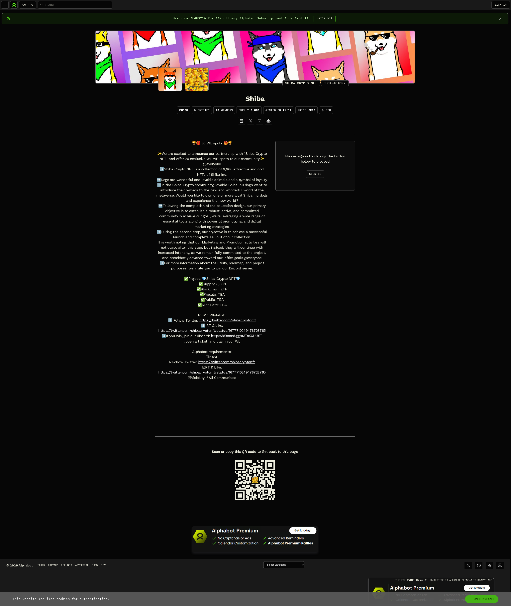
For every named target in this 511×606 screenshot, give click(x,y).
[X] (250, 120)
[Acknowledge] (499, 18)
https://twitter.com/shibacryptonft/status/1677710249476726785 (212, 330)
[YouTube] (500, 565)
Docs (95, 565)
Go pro (27, 4)
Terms (41, 565)
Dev (103, 565)
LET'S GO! (324, 18)
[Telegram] (489, 565)
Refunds (66, 565)
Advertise (82, 565)
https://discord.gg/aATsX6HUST (236, 336)
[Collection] (268, 120)
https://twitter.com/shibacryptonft (227, 320)
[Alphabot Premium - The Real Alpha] (255, 536)
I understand (482, 599)
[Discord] (259, 120)
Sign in (501, 4)
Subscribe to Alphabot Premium (451, 580)
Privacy (53, 565)
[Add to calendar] (241, 120)
